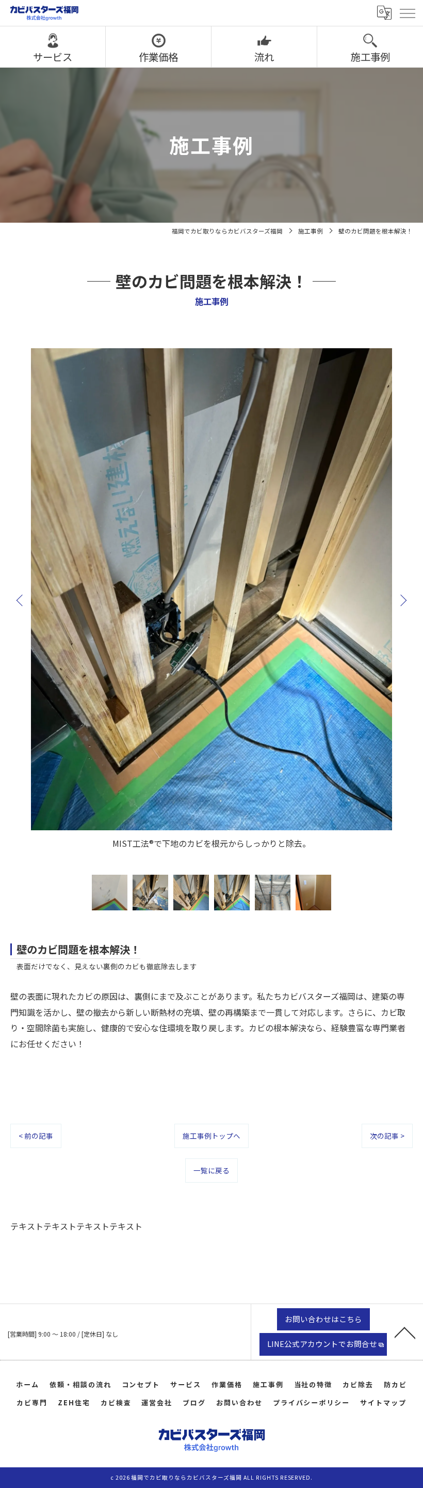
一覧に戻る (211, 1170)
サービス (52, 57)
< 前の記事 (36, 1135)
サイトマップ (383, 1402)
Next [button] (401, 600)
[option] (211, 599)
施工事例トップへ (211, 1135)
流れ (264, 57)
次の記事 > (387, 1135)
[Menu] (407, 13)
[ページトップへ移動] (405, 1332)
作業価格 (158, 57)
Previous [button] (21, 600)
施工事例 (370, 57)
